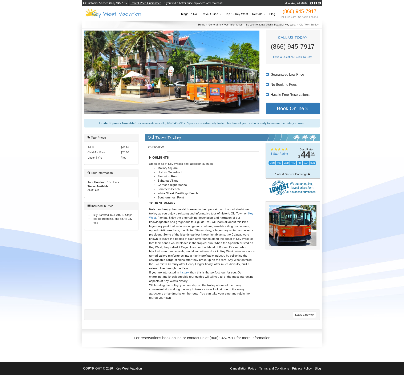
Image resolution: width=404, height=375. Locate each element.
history (184, 272)
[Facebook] (315, 3)
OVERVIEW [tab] (156, 147)
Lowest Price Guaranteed (145, 3)
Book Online (291, 108)
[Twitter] (311, 3)
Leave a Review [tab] (304, 314)
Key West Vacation (116, 13)
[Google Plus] (319, 3)
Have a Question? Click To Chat (292, 57)
